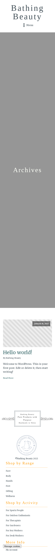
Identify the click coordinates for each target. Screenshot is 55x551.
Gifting (9, 491)
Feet (8, 486)
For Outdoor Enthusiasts (18, 515)
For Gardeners (13, 525)
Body (8, 476)
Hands (9, 481)
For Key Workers (14, 530)
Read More (8, 378)
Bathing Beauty (27, 12)
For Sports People (15, 510)
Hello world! (17, 352)
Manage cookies (12, 546)
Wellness (10, 496)
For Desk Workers (15, 535)
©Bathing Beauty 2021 (26, 458)
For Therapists (13, 520)
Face (8, 471)
